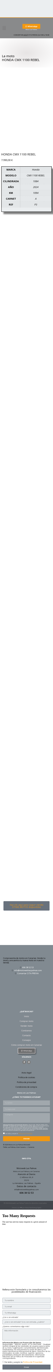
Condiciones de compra (26, 1087)
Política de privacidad (26, 1082)
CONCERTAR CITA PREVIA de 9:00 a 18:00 (31, 35)
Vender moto (26, 1026)
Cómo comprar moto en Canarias (26, 1045)
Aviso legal (26, 1072)
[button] (4, 28)
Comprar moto (26, 1021)
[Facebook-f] (24, 1062)
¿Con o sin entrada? (10, 1317)
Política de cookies (26, 1077)
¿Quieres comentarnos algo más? (15, 1327)
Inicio (26, 1016)
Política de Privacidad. (25, 1133)
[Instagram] (29, 1062)
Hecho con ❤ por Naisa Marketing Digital (26, 1207)
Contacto (26, 1035)
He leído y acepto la (19, 1133)
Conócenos (26, 1030)
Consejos (26, 1040)
